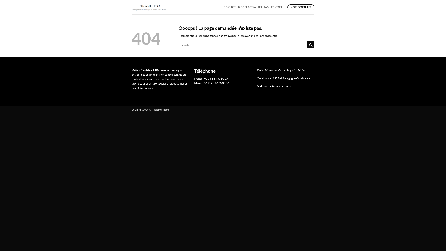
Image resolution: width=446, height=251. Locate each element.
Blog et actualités (250, 7)
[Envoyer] (310, 44)
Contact (276, 7)
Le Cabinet (229, 7)
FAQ (266, 7)
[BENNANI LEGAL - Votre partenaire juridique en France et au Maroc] (149, 7)
